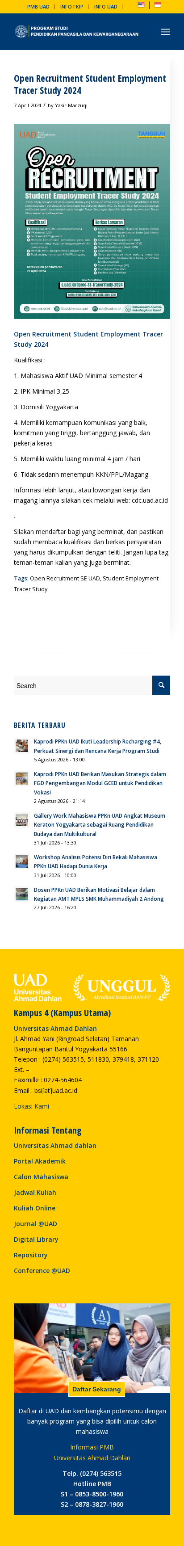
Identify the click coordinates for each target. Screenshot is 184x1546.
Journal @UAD (35, 1223)
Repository (31, 1255)
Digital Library (36, 1239)
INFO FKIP (72, 6)
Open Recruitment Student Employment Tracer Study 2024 (90, 84)
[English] (141, 6)
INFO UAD (105, 6)
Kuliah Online (34, 1208)
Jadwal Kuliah (35, 1192)
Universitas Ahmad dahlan (55, 1145)
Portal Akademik (40, 1161)
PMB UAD (38, 6)
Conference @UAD (42, 1270)
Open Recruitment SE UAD (65, 578)
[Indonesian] (157, 6)
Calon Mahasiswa (41, 1176)
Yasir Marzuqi (71, 105)
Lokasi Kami (31, 1106)
